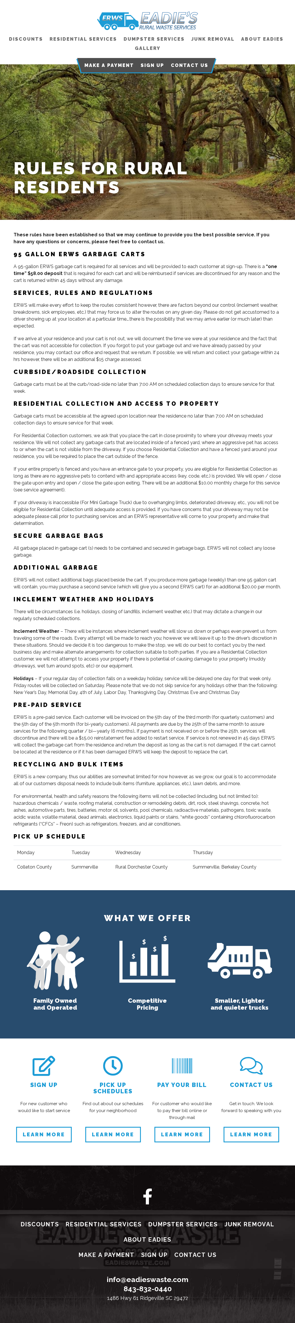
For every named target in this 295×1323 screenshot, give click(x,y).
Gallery (147, 48)
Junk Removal (213, 39)
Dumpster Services (154, 39)
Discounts (26, 39)
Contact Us (189, 65)
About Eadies (262, 39)
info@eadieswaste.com (147, 1279)
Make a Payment (109, 65)
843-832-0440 (148, 1288)
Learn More (44, 1134)
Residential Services (83, 39)
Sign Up (152, 65)
